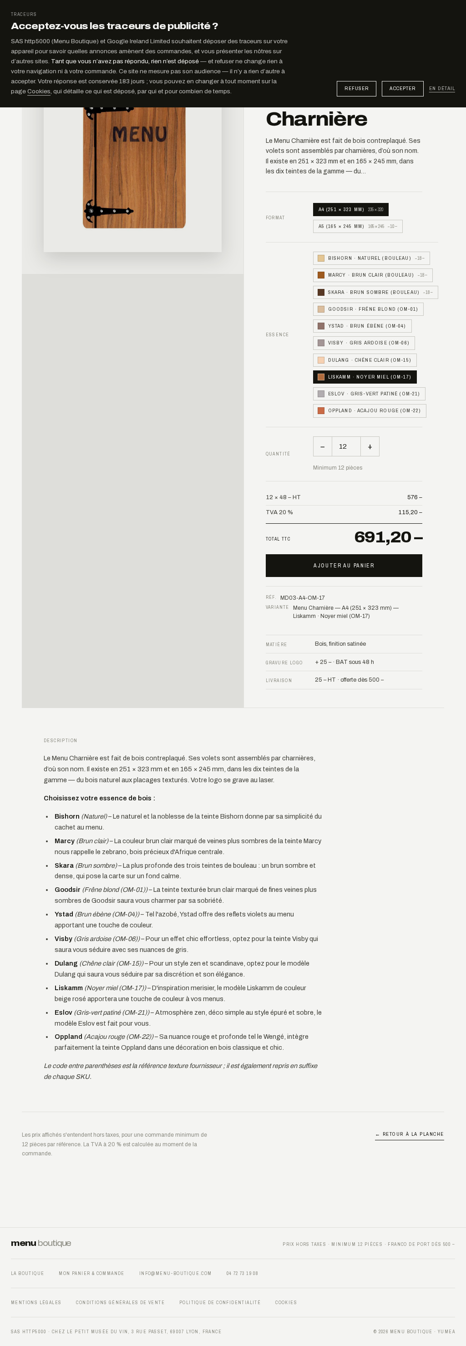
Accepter (402, 88)
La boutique (27, 1273)
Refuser (356, 88)
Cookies (39, 91)
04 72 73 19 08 (242, 1273)
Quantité (278, 454)
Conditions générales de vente (120, 1303)
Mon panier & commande (91, 1273)
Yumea (446, 1332)
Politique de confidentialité (220, 1303)
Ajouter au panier (344, 565)
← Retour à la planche (409, 1134)
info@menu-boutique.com (175, 1273)
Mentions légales (36, 1303)
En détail (442, 88)
